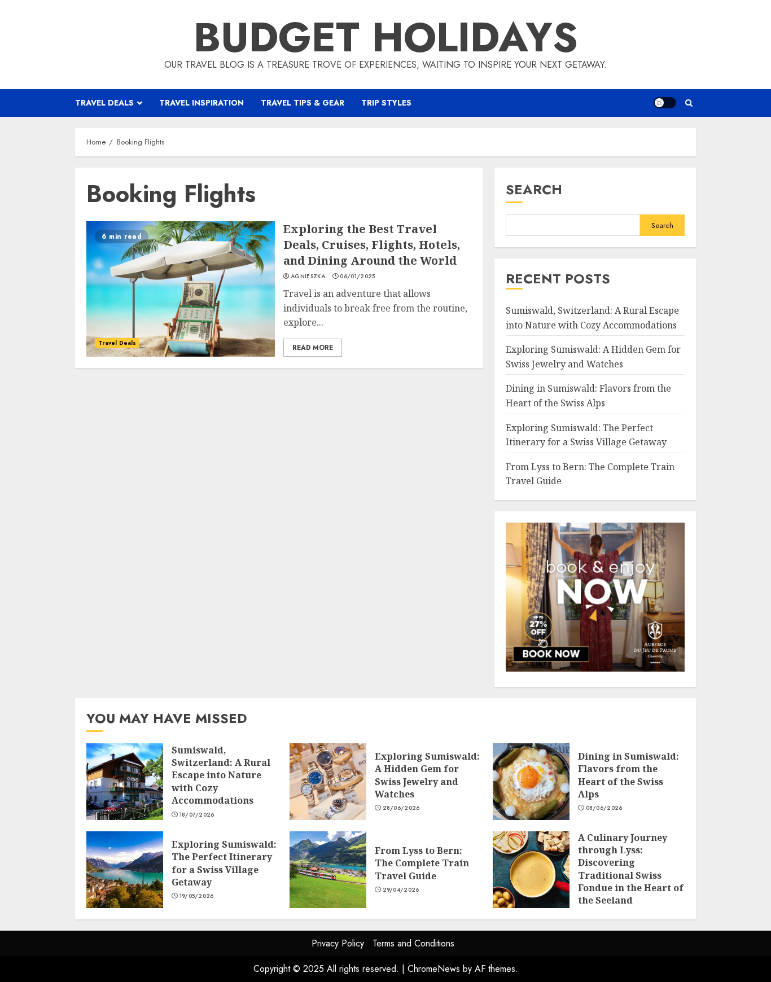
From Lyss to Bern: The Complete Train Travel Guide (328, 869)
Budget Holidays (386, 37)
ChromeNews (434, 968)
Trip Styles (386, 102)
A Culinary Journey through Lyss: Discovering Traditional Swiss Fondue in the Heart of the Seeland (531, 869)
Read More (312, 348)
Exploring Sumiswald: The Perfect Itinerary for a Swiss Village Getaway (124, 869)
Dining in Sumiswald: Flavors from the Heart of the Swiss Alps (531, 781)
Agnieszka (308, 276)
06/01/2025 (357, 276)
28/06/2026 (401, 808)
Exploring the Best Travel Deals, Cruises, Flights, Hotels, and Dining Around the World (180, 289)
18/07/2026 (196, 815)
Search (534, 189)
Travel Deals (104, 102)
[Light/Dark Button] (665, 102)
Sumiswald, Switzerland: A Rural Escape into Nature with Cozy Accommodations (124, 781)
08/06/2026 (604, 808)
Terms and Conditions (413, 943)
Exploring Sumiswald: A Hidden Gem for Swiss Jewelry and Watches (328, 781)
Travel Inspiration (201, 102)
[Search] (689, 103)
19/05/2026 (196, 896)
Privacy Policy (338, 943)
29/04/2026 (401, 890)
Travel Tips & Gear (302, 102)
